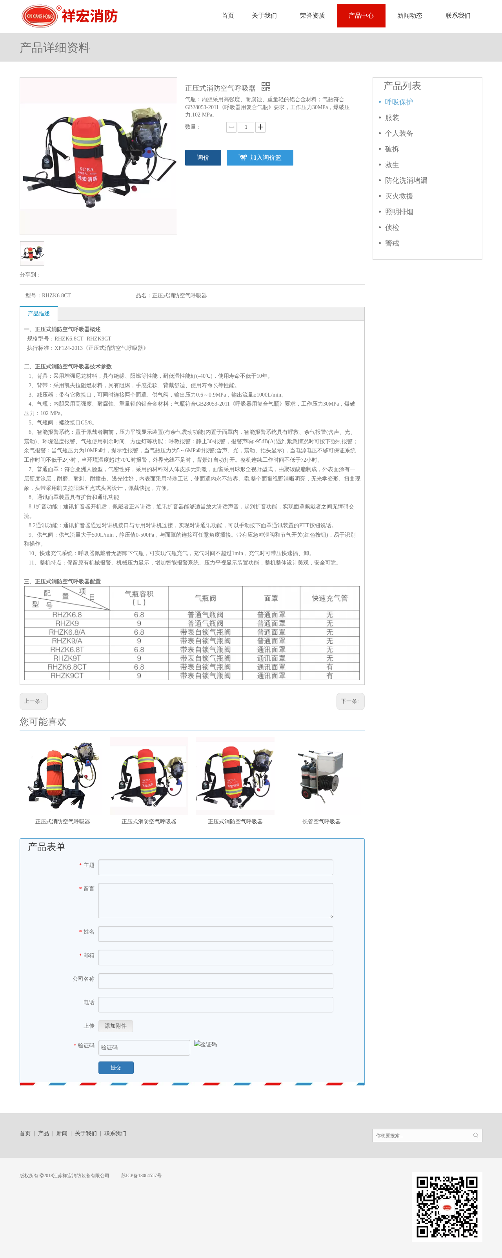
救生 (392, 165)
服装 (392, 118)
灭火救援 (399, 196)
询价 (203, 157)
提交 (116, 1067)
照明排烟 (399, 212)
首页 (25, 1133)
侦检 (392, 227)
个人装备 (399, 133)
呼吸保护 (399, 102)
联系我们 (115, 1133)
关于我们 (86, 1133)
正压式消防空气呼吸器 (62, 822)
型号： (33, 296)
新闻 (61, 1133)
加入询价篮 (266, 157)
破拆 (392, 149)
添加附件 (116, 1026)
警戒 (392, 243)
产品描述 (39, 314)
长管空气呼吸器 (321, 822)
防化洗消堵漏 (406, 180)
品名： (144, 296)
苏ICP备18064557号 (141, 1175)
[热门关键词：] (475, 1135)
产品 (43, 1133)
